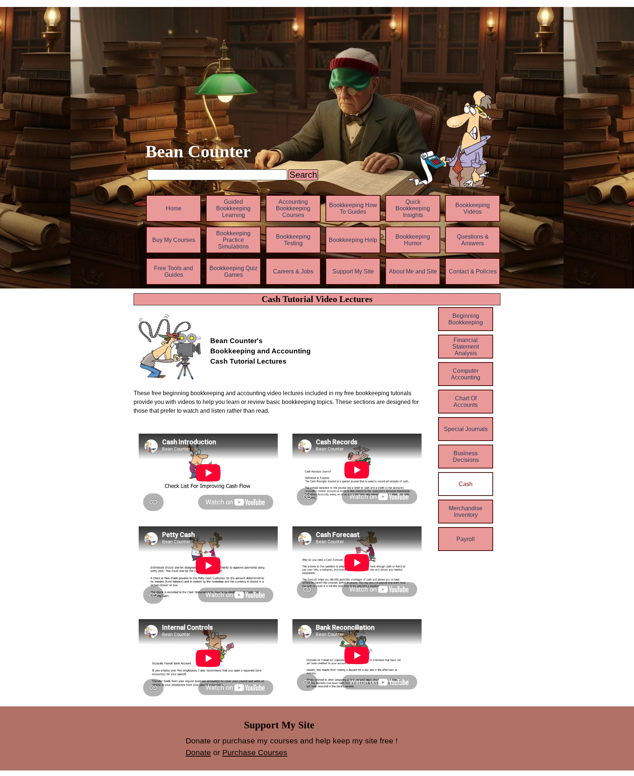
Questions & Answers (473, 239)
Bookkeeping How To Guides (353, 208)
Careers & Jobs (293, 271)
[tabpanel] (318, 338)
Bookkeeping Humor (413, 239)
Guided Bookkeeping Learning (233, 208)
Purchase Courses (254, 752)
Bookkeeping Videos (472, 208)
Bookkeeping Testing (293, 239)
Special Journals (466, 429)
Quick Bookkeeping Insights (413, 208)
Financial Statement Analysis (465, 346)
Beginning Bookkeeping (465, 319)
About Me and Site (413, 271)
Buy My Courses (173, 240)
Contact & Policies (473, 271)
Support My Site (353, 271)
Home (174, 208)
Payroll (465, 539)
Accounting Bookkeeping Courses (293, 208)
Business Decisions (466, 456)
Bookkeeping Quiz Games (233, 271)
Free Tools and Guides (173, 271)
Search (303, 175)
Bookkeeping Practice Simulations (233, 240)
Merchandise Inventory (465, 511)
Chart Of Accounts (465, 401)
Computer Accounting (465, 374)
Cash (466, 484)
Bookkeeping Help (353, 240)
